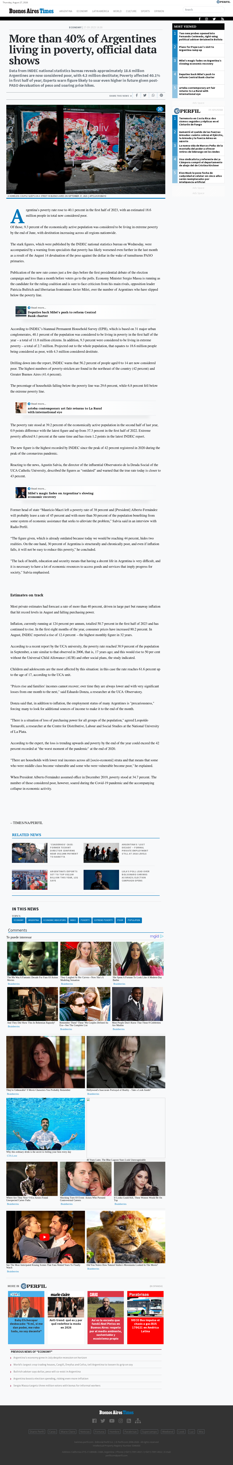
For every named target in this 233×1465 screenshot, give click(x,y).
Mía (201, 1431)
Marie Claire (68, 1431)
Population (134, 920)
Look (181, 1431)
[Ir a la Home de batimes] (116, 1412)
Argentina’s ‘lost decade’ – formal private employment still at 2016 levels (135, 849)
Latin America (100, 11)
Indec (73, 920)
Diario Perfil (37, 1431)
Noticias (85, 1431)
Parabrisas (131, 1431)
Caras (52, 1431)
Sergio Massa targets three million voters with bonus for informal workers (56, 1385)
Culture (131, 11)
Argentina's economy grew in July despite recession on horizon (50, 1357)
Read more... (38, 307)
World (117, 11)
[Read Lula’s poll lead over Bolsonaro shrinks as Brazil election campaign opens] (102, 872)
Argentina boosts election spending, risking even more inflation (50, 1378)
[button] (160, 109)
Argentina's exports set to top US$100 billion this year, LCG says (64, 876)
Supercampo (149, 1431)
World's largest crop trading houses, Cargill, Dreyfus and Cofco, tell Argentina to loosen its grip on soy (73, 1364)
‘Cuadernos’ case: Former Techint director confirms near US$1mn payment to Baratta (64, 850)
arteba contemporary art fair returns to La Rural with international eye (65, 410)
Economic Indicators (54, 920)
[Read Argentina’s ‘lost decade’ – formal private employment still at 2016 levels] (102, 845)
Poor (120, 920)
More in (13, 1286)
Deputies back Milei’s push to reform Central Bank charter (62, 314)
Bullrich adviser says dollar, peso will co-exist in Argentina (47, 1371)
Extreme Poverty (103, 920)
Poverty (85, 920)
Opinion (159, 11)
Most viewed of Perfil (198, 111)
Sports (145, 11)
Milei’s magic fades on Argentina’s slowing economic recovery (60, 495)
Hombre (114, 1431)
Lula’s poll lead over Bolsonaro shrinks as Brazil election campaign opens (136, 876)
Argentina (65, 11)
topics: (16, 916)
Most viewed (185, 26)
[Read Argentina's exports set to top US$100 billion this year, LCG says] (30, 872)
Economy (82, 11)
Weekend (167, 1431)
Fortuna (99, 1431)
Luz (192, 1431)
